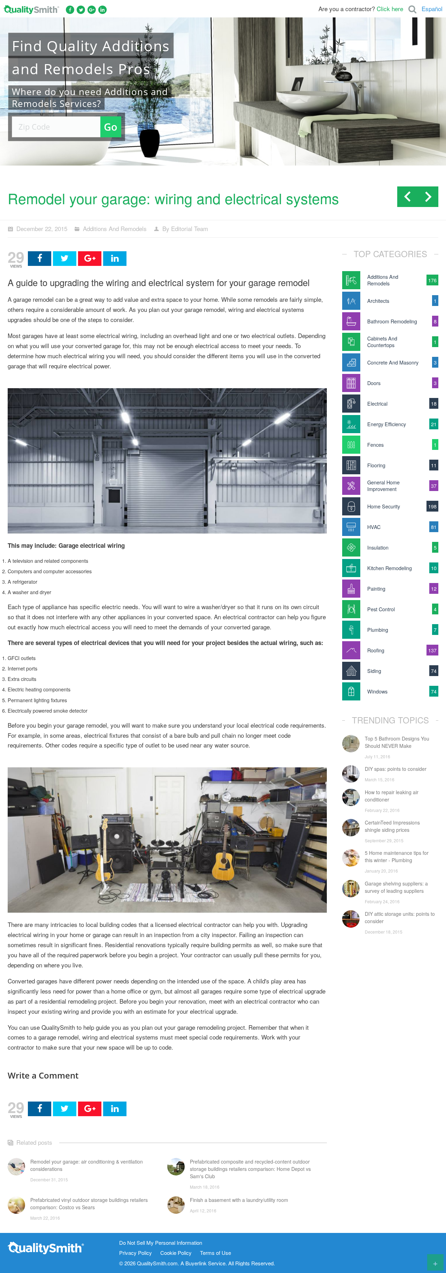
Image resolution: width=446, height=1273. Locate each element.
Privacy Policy (135, 1253)
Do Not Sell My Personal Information (160, 1243)
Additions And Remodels (115, 228)
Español (432, 8)
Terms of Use (215, 1253)
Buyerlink (196, 1263)
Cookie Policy (176, 1253)
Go (110, 126)
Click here (390, 8)
